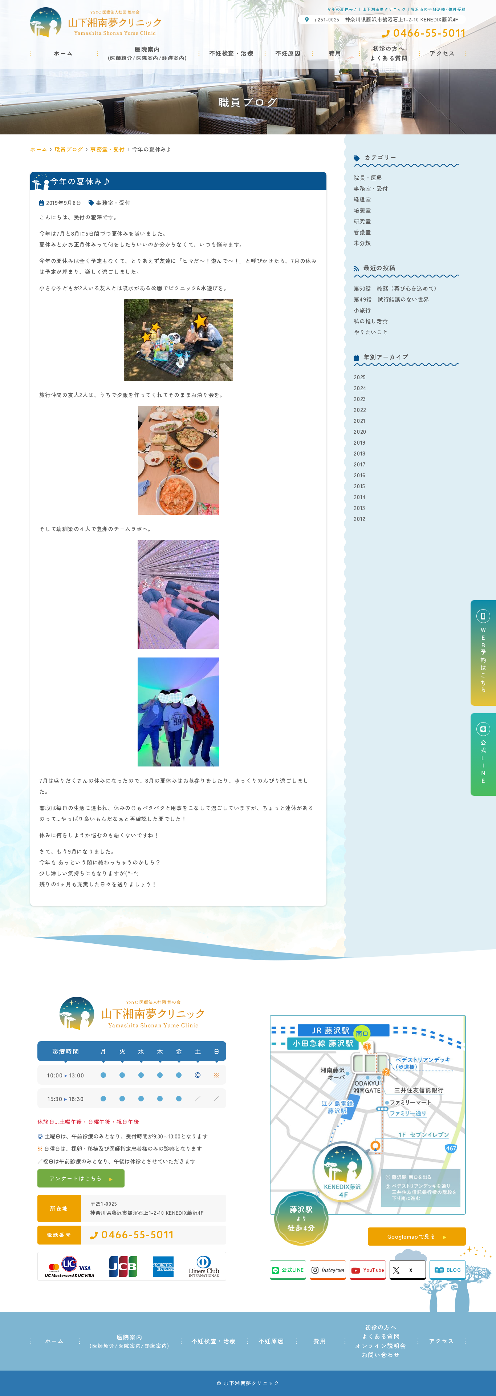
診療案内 (173, 57)
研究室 (362, 221)
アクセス (442, 53)
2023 (360, 398)
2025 (360, 377)
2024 (360, 388)
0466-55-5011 (137, 1235)
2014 (360, 497)
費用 (335, 53)
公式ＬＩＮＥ (483, 762)
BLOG (454, 1269)
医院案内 (147, 57)
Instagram (332, 1269)
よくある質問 (381, 1336)
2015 (359, 486)
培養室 (362, 210)
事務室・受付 (113, 202)
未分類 (362, 243)
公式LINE (293, 1269)
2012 (360, 518)
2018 (360, 453)
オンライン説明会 (380, 1345)
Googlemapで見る (411, 1236)
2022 (360, 409)
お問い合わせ (381, 1354)
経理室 (362, 199)
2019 (360, 442)
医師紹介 (121, 57)
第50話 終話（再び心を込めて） (397, 288)
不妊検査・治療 (231, 53)
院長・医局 (368, 177)
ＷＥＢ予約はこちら (483, 661)
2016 (360, 475)
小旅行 (362, 310)
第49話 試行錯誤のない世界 (391, 299)
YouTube (373, 1269)
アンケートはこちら (75, 1178)
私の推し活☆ (371, 321)
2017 (360, 464)
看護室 (362, 232)
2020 (360, 431)
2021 (360, 420)
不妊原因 (288, 53)
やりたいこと (371, 332)
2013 (359, 507)
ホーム (63, 53)
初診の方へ (381, 1327)
